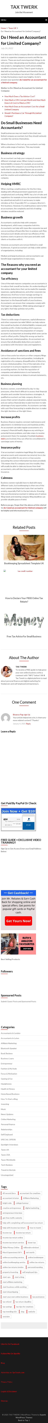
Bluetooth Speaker (9, 1048)
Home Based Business (10, 1094)
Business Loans (7, 1058)
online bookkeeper (35, 1257)
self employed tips (29, 1272)
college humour (22, 1203)
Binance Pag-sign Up (21, 714)
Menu (3, 20)
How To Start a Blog (9, 1099)
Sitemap (4, 1401)
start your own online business (15, 1297)
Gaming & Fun (7, 1079)
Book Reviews (7, 1053)
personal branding (35, 1267)
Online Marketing (8, 1119)
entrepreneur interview (12, 1213)
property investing (10, 1272)
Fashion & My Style (9, 1068)
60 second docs (9, 1193)
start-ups (7, 1277)
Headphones (6, 1084)
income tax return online (13, 1237)
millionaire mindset (31, 1247)
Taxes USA (5, 1155)
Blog (3, 1363)
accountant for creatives (30, 1193)
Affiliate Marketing (9, 1043)
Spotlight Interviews (9, 1144)
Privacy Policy (6, 1382)
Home (3, 28)
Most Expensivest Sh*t (12, 1252)
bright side (7, 1203)
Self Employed (7, 1134)
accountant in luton (11, 1198)
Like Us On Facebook (10, 1344)
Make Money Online (11, 1247)
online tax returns (36, 1262)
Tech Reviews (7, 1165)
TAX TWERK (24, 7)
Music (3, 1109)
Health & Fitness (8, 1089)
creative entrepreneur (12, 1208)
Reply (28, 724)
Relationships (6, 1129)
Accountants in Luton (10, 1038)
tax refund (7, 1302)
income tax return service (13, 1242)
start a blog (19, 1277)
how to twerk (35, 1228)
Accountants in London (10, 1033)
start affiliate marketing (12, 1282)
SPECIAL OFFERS (8, 1139)
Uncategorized (7, 1175)
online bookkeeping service (14, 1262)
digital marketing (32, 1208)
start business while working (15, 1287)
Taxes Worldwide (8, 1160)
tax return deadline (23, 1302)
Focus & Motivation (9, 1074)
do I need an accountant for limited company (23, 508)
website (31, 1311)
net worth (30, 1252)
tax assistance (38, 1297)
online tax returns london (13, 1267)
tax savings (7, 1307)
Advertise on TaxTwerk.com (12, 1372)
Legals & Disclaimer (9, 1391)
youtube (6, 1316)
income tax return (23, 1233)
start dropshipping (10, 1292)
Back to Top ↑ (24, 1420)
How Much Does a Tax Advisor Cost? (20, 96)
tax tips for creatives (24, 1307)
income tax (7, 1233)
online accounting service (13, 1257)
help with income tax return (14, 1228)
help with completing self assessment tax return (23, 1223)
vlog (22, 1311)
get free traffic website (12, 1218)
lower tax (32, 1242)
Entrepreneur (6, 1063)
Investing (5, 1104)
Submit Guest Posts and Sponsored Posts (18, 1001)
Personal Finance (8, 1124)
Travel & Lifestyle (8, 1170)
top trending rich (10, 1311)
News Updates (7, 1114)
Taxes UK (12, 28)
